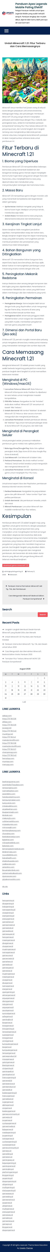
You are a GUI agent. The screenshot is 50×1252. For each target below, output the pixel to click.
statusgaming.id (8, 1190)
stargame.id (7, 989)
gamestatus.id (8, 1221)
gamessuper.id (8, 934)
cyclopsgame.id (8, 1145)
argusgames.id (8, 998)
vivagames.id (7, 946)
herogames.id (7, 937)
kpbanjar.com (7, 846)
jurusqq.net (6, 728)
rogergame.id (7, 1102)
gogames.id (7, 1203)
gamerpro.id (7, 1157)
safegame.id (7, 1016)
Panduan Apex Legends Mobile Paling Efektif (31, 5)
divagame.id (7, 983)
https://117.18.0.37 (9, 749)
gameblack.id (7, 1099)
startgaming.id (8, 916)
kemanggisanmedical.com (13, 849)
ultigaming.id (7, 1184)
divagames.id (7, 943)
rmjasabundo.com (9, 824)
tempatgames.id (9, 1032)
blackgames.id (8, 1065)
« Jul (24, 702)
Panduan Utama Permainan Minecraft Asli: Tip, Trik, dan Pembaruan (24, 587)
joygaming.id (7, 1135)
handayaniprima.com (11, 797)
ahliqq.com (6, 722)
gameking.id (7, 1218)
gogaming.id (7, 1178)
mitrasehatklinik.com (10, 843)
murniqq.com (7, 761)
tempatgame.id (8, 1053)
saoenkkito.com (8, 794)
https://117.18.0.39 (9, 725)
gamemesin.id (8, 958)
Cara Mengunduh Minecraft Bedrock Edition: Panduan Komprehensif (26, 597)
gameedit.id (7, 1090)
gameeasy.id (7, 1215)
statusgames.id (8, 1212)
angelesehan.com (9, 809)
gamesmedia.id (8, 1126)
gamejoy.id (6, 1151)
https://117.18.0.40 (9, 755)
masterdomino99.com (11, 746)
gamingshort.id (8, 1074)
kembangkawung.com (11, 830)
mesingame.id (8, 977)
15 (38, 686)
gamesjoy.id (7, 1117)
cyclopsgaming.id (9, 1141)
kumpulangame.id (9, 1050)
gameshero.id (7, 922)
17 (6, 690)
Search (7, 609)
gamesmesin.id (8, 925)
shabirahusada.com (10, 861)
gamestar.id (7, 971)
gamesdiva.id (7, 931)
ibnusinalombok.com (10, 870)
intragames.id (7, 1025)
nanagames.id (8, 1138)
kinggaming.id (8, 1175)
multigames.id (8, 1209)
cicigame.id (7, 1108)
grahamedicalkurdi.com (12, 873)
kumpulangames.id (10, 1044)
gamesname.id (8, 1199)
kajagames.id (7, 1129)
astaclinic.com (8, 867)
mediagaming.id (9, 1132)
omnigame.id (7, 1041)
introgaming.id (8, 1029)
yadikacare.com (8, 864)
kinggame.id (7, 1227)
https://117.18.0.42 (9, 731)
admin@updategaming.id (13, 571)
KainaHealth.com (9, 858)
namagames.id (8, 952)
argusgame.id (7, 1007)
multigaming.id (8, 1187)
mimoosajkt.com (9, 827)
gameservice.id (8, 1083)
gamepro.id (7, 1224)
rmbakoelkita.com (9, 806)
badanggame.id (8, 1111)
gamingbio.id (7, 1019)
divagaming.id (8, 903)
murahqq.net (7, 734)
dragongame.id (8, 1230)
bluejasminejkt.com (10, 812)
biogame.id (6, 1047)
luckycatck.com (8, 803)
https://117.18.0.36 (9, 719)
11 (12, 686)
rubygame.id (7, 1004)
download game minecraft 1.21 (15, 565)
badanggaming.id (9, 1093)
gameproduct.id (8, 1087)
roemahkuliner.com (10, 791)
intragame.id (7, 1038)
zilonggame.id (8, 1001)
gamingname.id (8, 1166)
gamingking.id (8, 1169)
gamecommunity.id (10, 1148)
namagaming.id (8, 909)
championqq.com (9, 752)
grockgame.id (7, 1010)
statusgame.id (8, 919)
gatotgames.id (8, 1062)
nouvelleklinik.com (9, 855)
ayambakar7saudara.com (12, 785)
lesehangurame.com (10, 782)
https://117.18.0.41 (9, 737)
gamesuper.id (7, 967)
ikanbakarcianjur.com (11, 836)
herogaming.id (8, 900)
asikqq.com (7, 716)
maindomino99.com (10, 740)
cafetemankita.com (10, 821)
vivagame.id (7, 980)
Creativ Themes (26, 1248)
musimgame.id (8, 974)
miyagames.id (8, 1059)
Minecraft (13, 575)
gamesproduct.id (9, 1056)
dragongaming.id (9, 1181)
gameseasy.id (8, 1193)
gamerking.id (7, 1154)
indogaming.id (8, 906)
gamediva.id (7, 964)
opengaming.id (8, 992)
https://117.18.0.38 (9, 743)
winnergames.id (8, 995)
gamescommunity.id (10, 1114)
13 (25, 686)
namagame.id (8, 986)
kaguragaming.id (9, 1163)
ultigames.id (7, 1206)
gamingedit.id (7, 1071)
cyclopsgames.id (9, 1123)
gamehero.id (7, 961)
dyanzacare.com (9, 876)
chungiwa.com (8, 833)
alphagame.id (7, 1105)
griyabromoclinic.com (11, 879)
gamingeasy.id (8, 1160)
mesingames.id (8, 940)
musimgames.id (8, 949)
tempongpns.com (9, 788)
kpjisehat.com (8, 840)
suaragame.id (7, 1035)
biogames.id (7, 1022)
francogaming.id (9, 1077)
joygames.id (7, 1120)
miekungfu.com (8, 818)
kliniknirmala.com (9, 852)
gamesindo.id (7, 928)
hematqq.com (8, 758)
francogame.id (8, 1096)
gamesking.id (7, 1196)
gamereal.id (7, 1080)
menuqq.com (7, 764)
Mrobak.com (7, 815)
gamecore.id (7, 955)
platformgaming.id (10, 1172)
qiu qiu (5, 886)
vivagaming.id (8, 913)
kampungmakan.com (11, 800)
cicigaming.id (7, 1068)
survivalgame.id (8, 1013)
